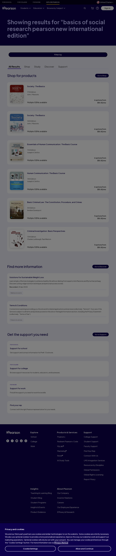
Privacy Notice (61, 542)
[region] (58, 539)
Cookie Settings (30, 548)
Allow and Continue (84, 548)
